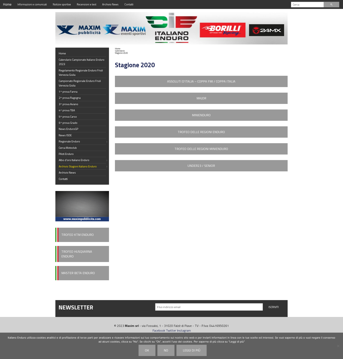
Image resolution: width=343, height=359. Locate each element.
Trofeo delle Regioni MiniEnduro (201, 148)
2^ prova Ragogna (70, 98)
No (166, 350)
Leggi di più (191, 350)
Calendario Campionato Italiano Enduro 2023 (81, 62)
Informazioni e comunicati (32, 4)
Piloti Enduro (66, 154)
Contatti (128, 4)
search (331, 4)
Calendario (120, 50)
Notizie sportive (62, 4)
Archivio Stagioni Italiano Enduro (78, 166)
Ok (147, 350)
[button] (121, 51)
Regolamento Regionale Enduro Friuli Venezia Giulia (81, 72)
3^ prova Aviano (68, 104)
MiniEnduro (201, 115)
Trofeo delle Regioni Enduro (201, 132)
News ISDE (65, 135)
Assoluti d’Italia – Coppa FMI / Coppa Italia (201, 81)
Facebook (158, 330)
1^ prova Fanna (68, 91)
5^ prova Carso (68, 116)
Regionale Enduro (69, 141)
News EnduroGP (68, 129)
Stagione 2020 (121, 53)
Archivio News (110, 4)
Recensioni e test (86, 4)
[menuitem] (121, 49)
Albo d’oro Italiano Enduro (74, 160)
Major (201, 98)
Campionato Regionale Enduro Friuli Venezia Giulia (80, 83)
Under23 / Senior (201, 165)
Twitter (171, 330)
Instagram (184, 330)
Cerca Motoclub (68, 148)
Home (7, 4)
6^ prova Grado (68, 123)
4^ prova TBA (67, 110)
